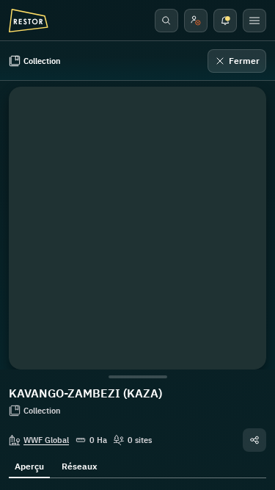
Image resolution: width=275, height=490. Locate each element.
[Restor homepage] (28, 20)
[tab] (29, 465)
